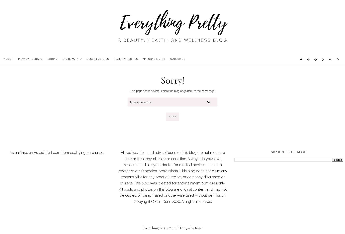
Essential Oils (98, 59)
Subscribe (177, 59)
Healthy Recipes (126, 59)
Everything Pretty (155, 228)
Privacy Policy (29, 59)
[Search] (208, 102)
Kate (198, 228)
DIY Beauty (71, 59)
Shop (51, 59)
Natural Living (154, 59)
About (8, 59)
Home (172, 117)
